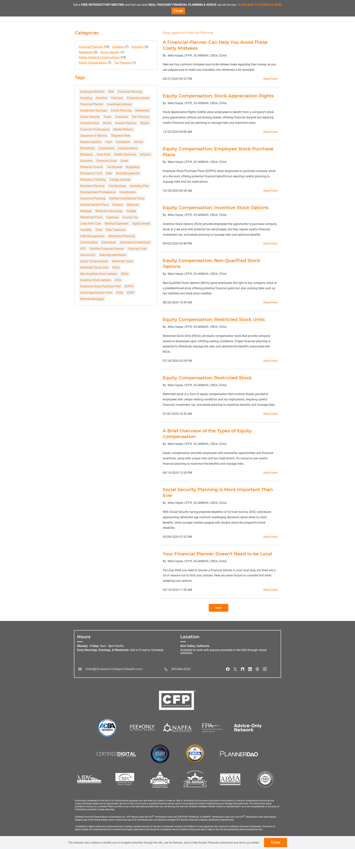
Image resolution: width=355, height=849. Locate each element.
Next (218, 607)
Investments (128, 192)
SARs (119, 292)
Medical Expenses (116, 223)
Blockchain (87, 148)
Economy (137, 47)
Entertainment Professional (98, 192)
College (131, 211)
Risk (111, 91)
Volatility (86, 230)
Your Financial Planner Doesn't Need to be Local (217, 553)
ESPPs (129, 286)
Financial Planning (91, 47)
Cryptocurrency (128, 148)
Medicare (133, 204)
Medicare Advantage (109, 211)
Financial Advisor (138, 98)
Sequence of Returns (93, 135)
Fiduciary (117, 98)
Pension (117, 204)
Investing (118, 47)
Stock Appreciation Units (96, 292)
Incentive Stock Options (95, 280)
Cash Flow (103, 154)
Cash (108, 142)
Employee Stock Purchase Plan (100, 286)
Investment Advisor (119, 104)
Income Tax (130, 217)
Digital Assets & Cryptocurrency (99, 57)
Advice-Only (88, 255)
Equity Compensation (93, 62)
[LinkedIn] (250, 669)
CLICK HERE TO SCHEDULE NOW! (260, 4)
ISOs (118, 280)
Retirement (86, 52)
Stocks (144, 123)
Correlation (123, 142)
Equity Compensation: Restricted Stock (207, 377)
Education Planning (93, 179)
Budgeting (132, 167)
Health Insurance (125, 154)
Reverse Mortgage (92, 299)
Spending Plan (139, 186)
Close (275, 842)
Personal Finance (91, 167)
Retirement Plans (91, 217)
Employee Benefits (92, 91)
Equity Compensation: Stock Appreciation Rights (218, 95)
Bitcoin (138, 142)
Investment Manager (93, 110)
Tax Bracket (114, 167)
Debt (109, 173)
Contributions (117, 186)
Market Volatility (91, 142)
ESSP (130, 292)
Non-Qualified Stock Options (98, 274)
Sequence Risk (120, 135)
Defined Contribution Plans (126, 198)
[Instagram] (265, 669)
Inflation (145, 154)
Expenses (112, 217)
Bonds (107, 123)
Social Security (110, 52)
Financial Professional (94, 129)
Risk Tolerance (115, 230)
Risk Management (128, 173)
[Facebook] (228, 669)
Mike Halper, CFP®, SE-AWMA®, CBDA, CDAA (197, 55)
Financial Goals (106, 161)
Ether (99, 230)
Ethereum (86, 154)
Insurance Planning (92, 198)
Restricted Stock (122, 261)
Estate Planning (121, 110)
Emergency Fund (91, 173)
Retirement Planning (121, 236)
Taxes (107, 117)
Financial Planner (91, 104)
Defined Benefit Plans (94, 204)
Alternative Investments (135, 242)
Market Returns (123, 129)
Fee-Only (101, 98)
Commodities (89, 242)
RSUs (116, 267)
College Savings (120, 179)
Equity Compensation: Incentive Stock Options (215, 207)
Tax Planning (122, 62)
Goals (124, 161)
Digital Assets (141, 223)
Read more (270, 79)
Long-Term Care (90, 223)
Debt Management (92, 236)
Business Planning (92, 186)
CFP (83, 248)
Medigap (86, 211)
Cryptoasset (106, 148)
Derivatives (109, 242)
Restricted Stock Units (94, 267)
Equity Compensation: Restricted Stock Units (214, 319)
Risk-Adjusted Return (112, 255)
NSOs (125, 274)
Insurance (121, 117)
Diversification (89, 123)
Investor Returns (125, 123)
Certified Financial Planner (106, 248)
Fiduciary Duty (137, 248)
